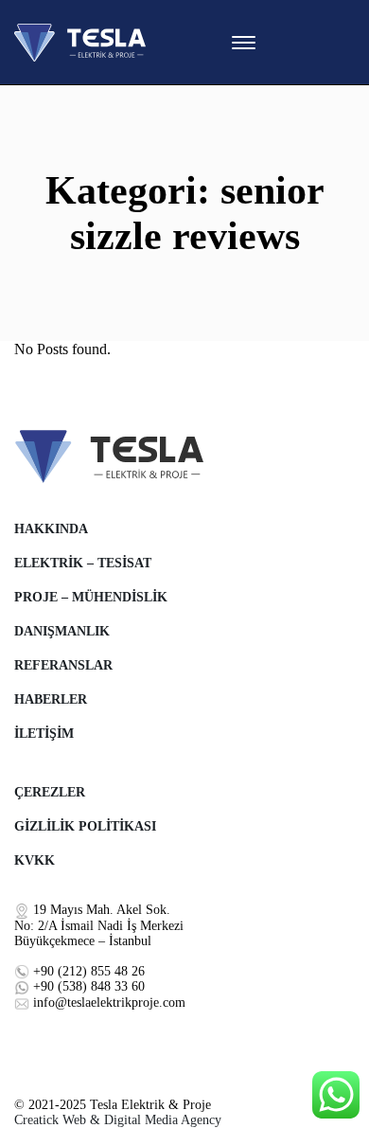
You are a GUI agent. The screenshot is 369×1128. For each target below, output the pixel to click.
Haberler (50, 699)
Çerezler (49, 792)
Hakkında (51, 529)
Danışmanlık (62, 631)
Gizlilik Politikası (85, 826)
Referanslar (63, 665)
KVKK (34, 860)
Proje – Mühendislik (90, 597)
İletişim (44, 733)
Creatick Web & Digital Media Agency (117, 1120)
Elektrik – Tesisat (82, 563)
